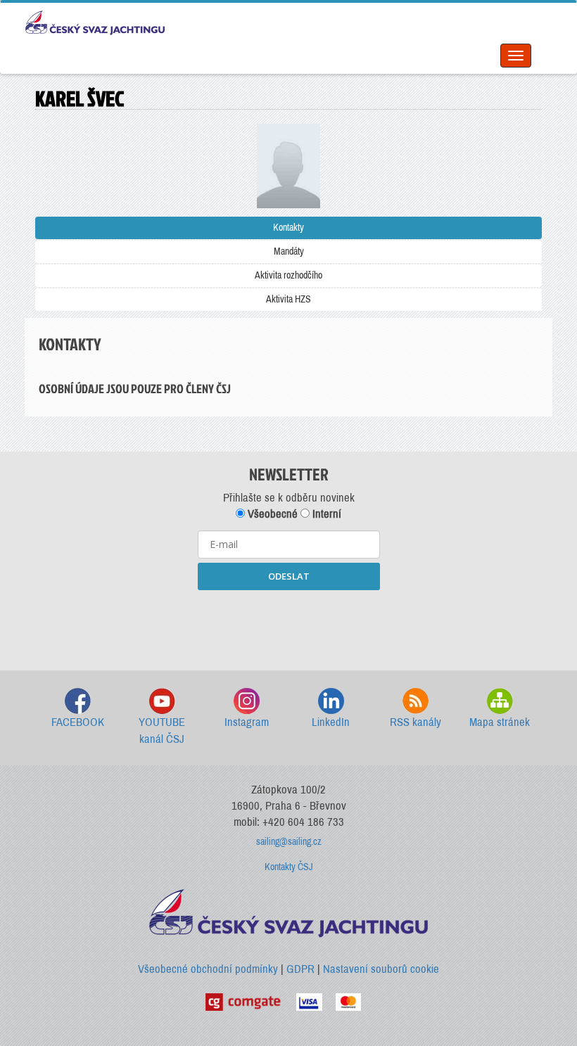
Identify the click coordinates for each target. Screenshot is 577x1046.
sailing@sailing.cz (289, 841)
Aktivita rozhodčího (288, 275)
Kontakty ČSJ (289, 867)
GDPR (300, 969)
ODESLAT (289, 576)
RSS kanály (415, 722)
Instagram (246, 722)
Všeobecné (271, 514)
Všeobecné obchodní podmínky (208, 969)
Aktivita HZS (288, 299)
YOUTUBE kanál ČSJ (162, 730)
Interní (325, 514)
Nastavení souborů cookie (381, 969)
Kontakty (288, 227)
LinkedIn (331, 722)
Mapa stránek (499, 722)
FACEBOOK (77, 722)
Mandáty (289, 251)
